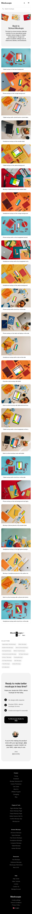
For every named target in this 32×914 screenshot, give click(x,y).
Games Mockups (16, 663)
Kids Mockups (17, 660)
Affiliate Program (16, 792)
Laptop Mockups (16, 848)
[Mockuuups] (11, 3)
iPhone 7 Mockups (6, 657)
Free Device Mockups (16, 838)
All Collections (5, 667)
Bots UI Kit (16, 867)
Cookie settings (16, 900)
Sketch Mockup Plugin (16, 811)
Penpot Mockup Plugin (16, 813)
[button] (24, 3)
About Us (16, 789)
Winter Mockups (22, 644)
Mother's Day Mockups (19, 650)
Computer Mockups (16, 843)
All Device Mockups (16, 832)
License (16, 884)
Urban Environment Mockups (9, 654)
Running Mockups (6, 650)
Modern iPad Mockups (7, 647)
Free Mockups (16, 859)
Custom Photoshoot (16, 784)
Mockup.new (16, 821)
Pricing (16, 776)
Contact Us (16, 886)
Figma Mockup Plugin (16, 808)
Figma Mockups (16, 835)
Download (16, 778)
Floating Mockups (18, 657)
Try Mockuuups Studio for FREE (16, 720)
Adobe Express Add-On (16, 816)
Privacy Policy (16, 905)
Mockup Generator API (16, 781)
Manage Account (16, 889)
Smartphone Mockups (16, 840)
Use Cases (16, 786)
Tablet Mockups (16, 845)
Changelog (16, 794)
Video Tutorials (16, 881)
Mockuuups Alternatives (16, 865)
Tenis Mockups (6, 663)
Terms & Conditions (16, 902)
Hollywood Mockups (16, 862)
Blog (16, 797)
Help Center (16, 878)
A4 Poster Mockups (7, 660)
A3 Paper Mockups (23, 654)
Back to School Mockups (22, 647)
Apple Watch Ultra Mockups (9, 644)
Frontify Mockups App (16, 818)
